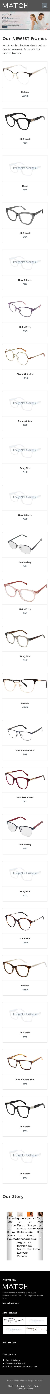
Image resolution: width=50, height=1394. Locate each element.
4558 (25, 96)
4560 (25, 707)
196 (25, 1083)
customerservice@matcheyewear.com (21, 1366)
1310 (25, 378)
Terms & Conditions (24, 1388)
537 (25, 660)
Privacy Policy (33, 1386)
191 (25, 754)
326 (25, 190)
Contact (20, 1386)
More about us (10, 1303)
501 (25, 1036)
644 (25, 566)
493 (25, 237)
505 (25, 143)
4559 (25, 989)
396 (25, 613)
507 (25, 1177)
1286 (25, 942)
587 (25, 519)
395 (25, 331)
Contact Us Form (12, 1360)
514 (25, 895)
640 (25, 848)
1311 (25, 801)
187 (25, 425)
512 (25, 472)
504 (25, 1130)
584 (25, 284)
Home (10, 1386)
